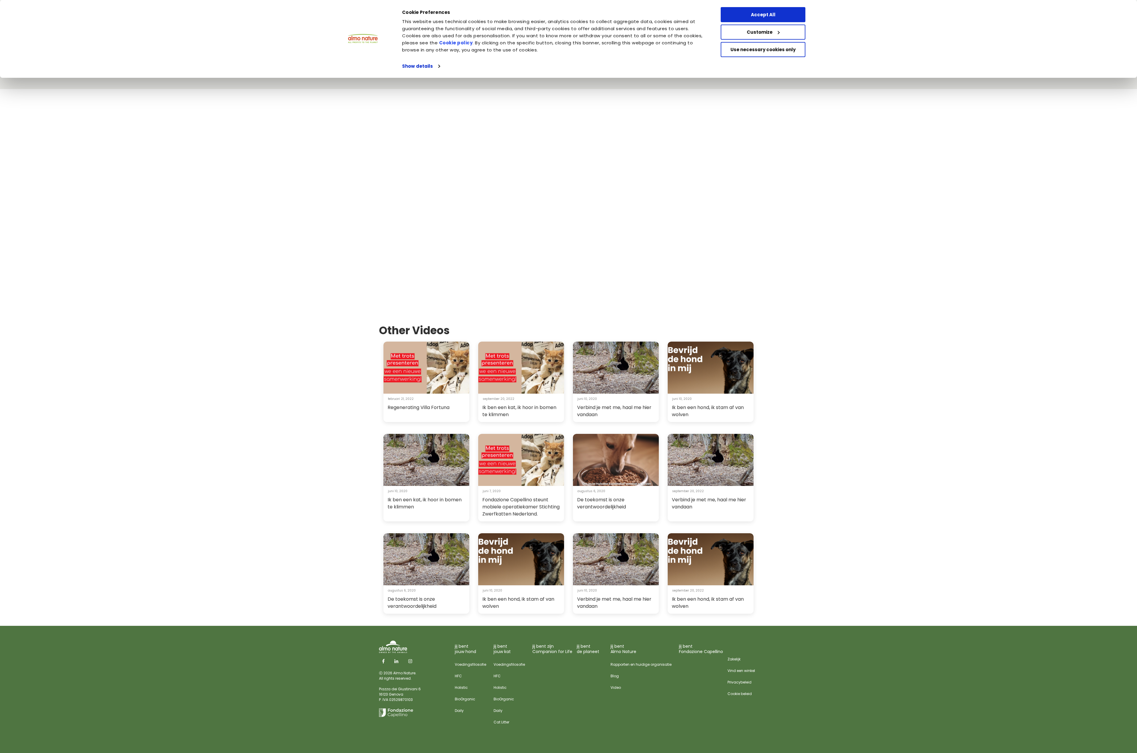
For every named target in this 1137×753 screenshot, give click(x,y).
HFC (458, 675)
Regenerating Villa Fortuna (418, 407)
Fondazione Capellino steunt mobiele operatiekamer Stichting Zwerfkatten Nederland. (521, 506)
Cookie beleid (740, 693)
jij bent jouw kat (502, 649)
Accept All (763, 15)
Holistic (461, 687)
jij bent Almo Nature (623, 649)
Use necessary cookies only (763, 49)
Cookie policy (456, 43)
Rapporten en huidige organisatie (641, 664)
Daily (459, 710)
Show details (417, 66)
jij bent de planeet (588, 649)
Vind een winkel (741, 670)
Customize (760, 32)
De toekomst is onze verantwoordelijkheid (601, 503)
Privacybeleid (739, 682)
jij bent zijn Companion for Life (552, 649)
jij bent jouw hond (465, 649)
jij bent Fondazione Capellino (701, 649)
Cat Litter (501, 722)
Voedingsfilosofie (470, 664)
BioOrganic (465, 699)
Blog (615, 675)
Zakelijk (734, 659)
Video (616, 687)
